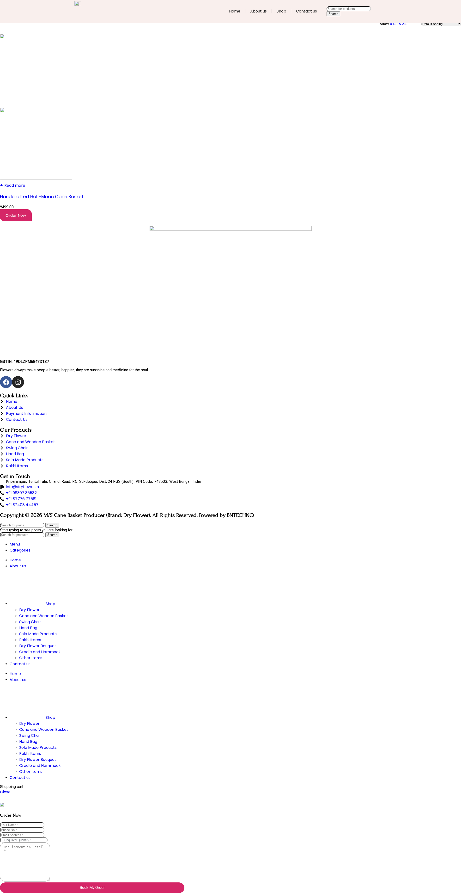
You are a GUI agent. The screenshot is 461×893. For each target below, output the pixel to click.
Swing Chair (30, 622)
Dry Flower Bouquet (37, 646)
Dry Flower (29, 610)
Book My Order (92, 887)
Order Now (16, 215)
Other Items (30, 658)
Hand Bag (28, 628)
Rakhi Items (30, 640)
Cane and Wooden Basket (43, 616)
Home (234, 11)
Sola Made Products (38, 634)
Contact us (306, 11)
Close (5, 792)
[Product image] (36, 178)
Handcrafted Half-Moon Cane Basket (42, 196)
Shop (281, 11)
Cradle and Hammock (40, 652)
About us (258, 11)
